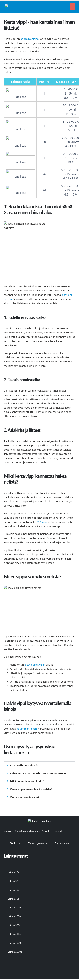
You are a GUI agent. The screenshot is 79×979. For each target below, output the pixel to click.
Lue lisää (20, 97)
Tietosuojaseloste (37, 843)
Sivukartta (15, 843)
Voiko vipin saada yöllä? (24, 797)
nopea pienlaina (29, 38)
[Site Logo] (24, 6)
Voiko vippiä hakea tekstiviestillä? (31, 789)
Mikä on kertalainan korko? (27, 781)
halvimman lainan (26, 728)
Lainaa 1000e (15, 942)
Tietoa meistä (62, 843)
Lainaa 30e (13, 880)
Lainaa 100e (14, 907)
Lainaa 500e (14, 933)
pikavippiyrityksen (34, 664)
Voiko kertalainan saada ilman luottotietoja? (38, 773)
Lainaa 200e (14, 916)
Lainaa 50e (13, 898)
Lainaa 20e (13, 872)
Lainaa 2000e (15, 951)
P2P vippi (42, 522)
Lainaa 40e (13, 889)
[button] (72, 6)
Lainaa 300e (14, 925)
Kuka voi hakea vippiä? (24, 765)
